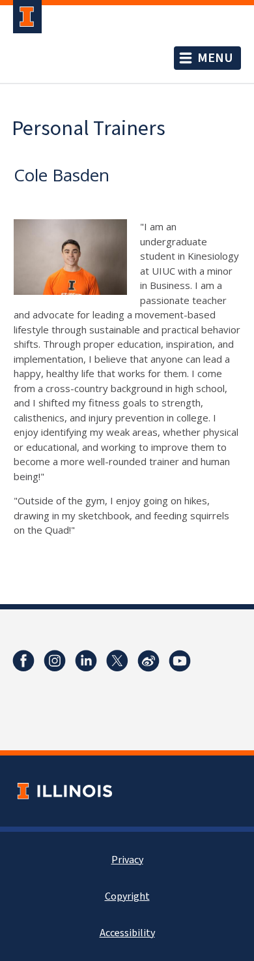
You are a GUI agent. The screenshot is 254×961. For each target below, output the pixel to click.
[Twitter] (117, 661)
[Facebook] (23, 661)
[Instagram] (54, 661)
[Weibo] (148, 661)
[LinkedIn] (86, 661)
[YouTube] (179, 661)
